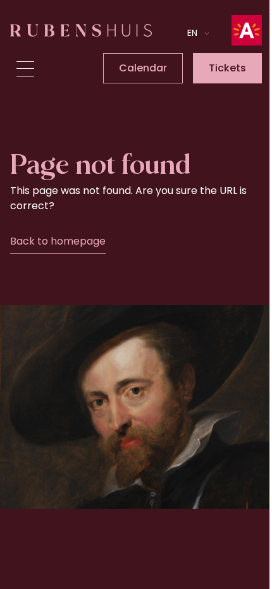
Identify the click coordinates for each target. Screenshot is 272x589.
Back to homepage (58, 241)
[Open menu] (25, 69)
